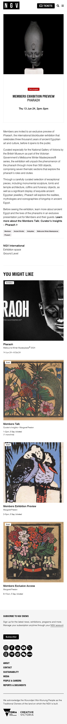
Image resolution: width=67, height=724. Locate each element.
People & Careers (12, 681)
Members (8, 231)
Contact (7, 667)
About (6, 663)
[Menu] (62, 6)
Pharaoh (7, 235)
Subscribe (11, 637)
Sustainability (11, 672)
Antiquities (30, 231)
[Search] (58, 6)
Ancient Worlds (19, 231)
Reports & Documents (14, 685)
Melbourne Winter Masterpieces (47, 231)
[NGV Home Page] (11, 5)
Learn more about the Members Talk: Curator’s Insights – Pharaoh (32, 221)
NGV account (56, 625)
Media (6, 676)
